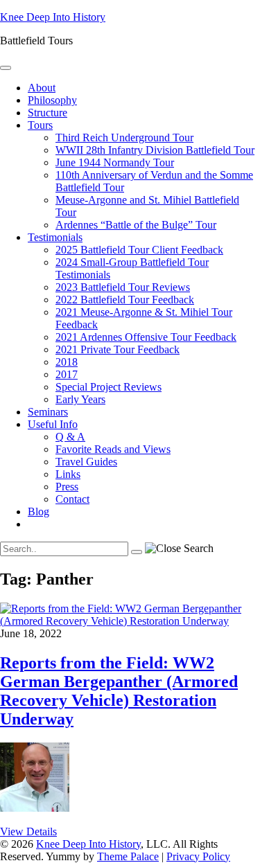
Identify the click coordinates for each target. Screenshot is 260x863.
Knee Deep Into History (52, 17)
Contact (72, 499)
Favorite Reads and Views (113, 449)
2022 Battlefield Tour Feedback (124, 299)
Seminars (48, 412)
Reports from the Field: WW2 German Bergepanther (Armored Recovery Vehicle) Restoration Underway (119, 691)
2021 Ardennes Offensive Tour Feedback (145, 337)
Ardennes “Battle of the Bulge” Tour (135, 225)
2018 (66, 362)
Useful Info (53, 424)
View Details (28, 831)
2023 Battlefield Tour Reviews (122, 287)
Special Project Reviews (108, 387)
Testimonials (55, 237)
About (41, 88)
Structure (47, 112)
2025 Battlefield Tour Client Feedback (139, 250)
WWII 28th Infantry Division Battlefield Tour (154, 150)
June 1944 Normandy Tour (114, 162)
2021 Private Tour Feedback (117, 349)
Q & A (70, 437)
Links (67, 474)
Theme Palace (128, 856)
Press (66, 486)
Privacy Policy (198, 856)
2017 (66, 374)
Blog (38, 511)
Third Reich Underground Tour (124, 137)
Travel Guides (86, 462)
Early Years (80, 399)
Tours (40, 125)
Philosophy (52, 100)
